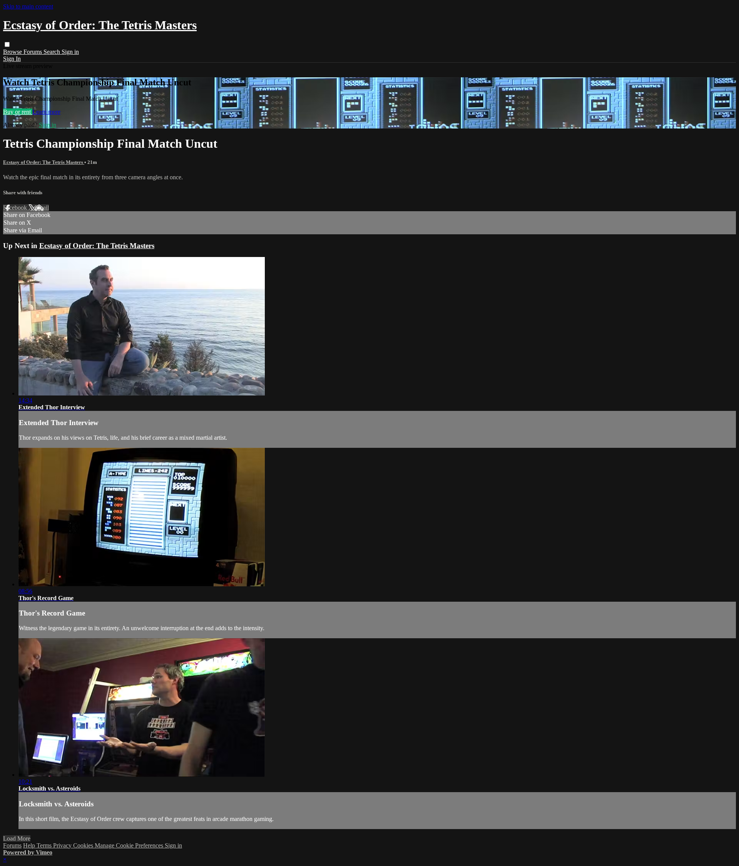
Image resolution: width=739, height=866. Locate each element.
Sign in (70, 51)
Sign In (12, 58)
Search (52, 51)
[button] (7, 44)
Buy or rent (17, 111)
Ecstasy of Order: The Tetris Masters (43, 162)
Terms (45, 845)
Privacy (63, 845)
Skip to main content (28, 6)
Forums (33, 51)
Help (30, 845)
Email (42, 207)
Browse (13, 51)
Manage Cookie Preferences (130, 845)
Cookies (84, 845)
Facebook (15, 207)
